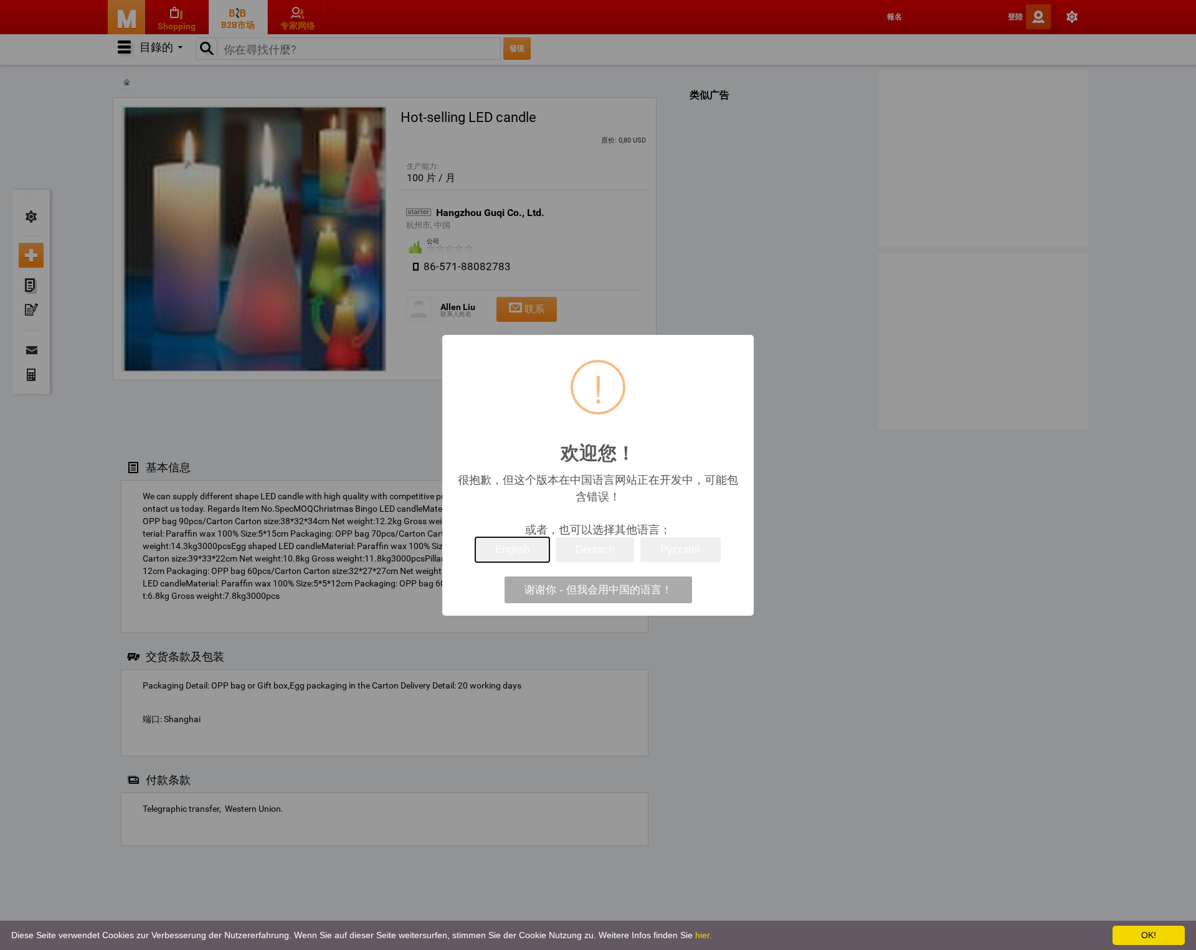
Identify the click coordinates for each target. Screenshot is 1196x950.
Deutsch (595, 549)
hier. (703, 935)
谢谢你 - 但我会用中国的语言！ (598, 590)
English (512, 549)
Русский (680, 549)
